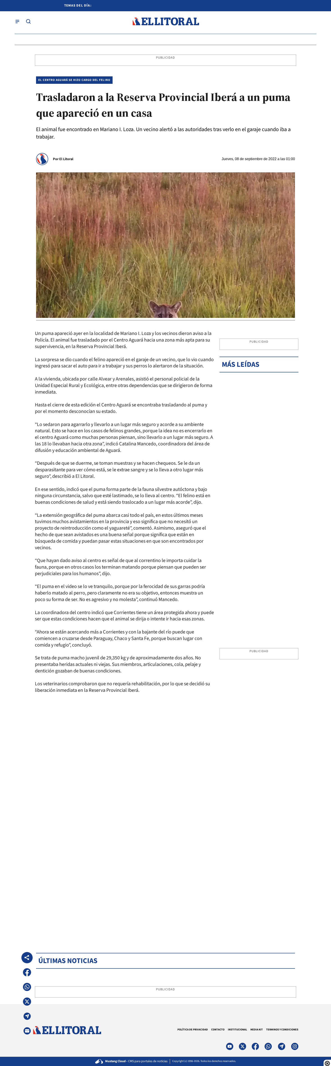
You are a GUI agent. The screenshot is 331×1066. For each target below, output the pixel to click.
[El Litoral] (165, 21)
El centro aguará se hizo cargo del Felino (74, 80)
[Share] (27, 957)
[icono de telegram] (281, 1046)
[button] (27, 972)
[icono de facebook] (255, 1046)
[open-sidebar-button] (17, 21)
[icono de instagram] (294, 1046)
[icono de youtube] (229, 1046)
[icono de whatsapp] (268, 1046)
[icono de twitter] (242, 1046)
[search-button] (28, 21)
